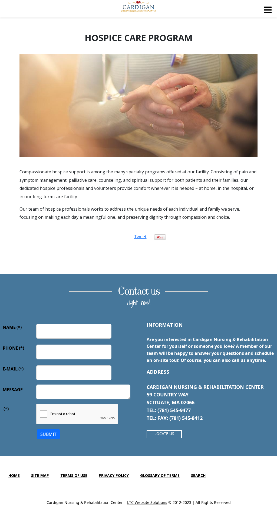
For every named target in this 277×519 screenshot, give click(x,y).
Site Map (40, 475)
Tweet (140, 237)
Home (14, 475)
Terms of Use (73, 475)
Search (198, 475)
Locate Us (164, 433)
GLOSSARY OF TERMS (160, 475)
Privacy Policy (114, 475)
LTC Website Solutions (147, 502)
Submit (48, 434)
